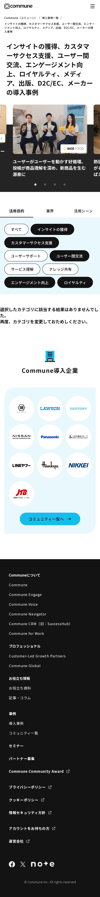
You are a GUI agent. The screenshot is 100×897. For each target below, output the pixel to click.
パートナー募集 (22, 758)
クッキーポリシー (23, 799)
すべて (16, 229)
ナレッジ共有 (60, 269)
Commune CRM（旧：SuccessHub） (41, 623)
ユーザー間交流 (69, 256)
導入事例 (16, 723)
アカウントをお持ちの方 (29, 828)
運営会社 (16, 841)
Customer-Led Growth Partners (37, 655)
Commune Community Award (36, 771)
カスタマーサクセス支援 (31, 242)
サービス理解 (22, 269)
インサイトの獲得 (52, 229)
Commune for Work (26, 633)
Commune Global (24, 665)
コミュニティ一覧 (23, 733)
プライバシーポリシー (27, 787)
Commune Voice (23, 604)
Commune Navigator (27, 613)
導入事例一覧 (50, 18)
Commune (18, 584)
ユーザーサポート (26, 256)
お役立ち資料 (20, 688)
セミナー (16, 745)
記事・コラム (20, 697)
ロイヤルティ (75, 282)
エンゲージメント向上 (30, 282)
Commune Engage (25, 594)
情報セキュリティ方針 (27, 812)
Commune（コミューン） (20, 18)
